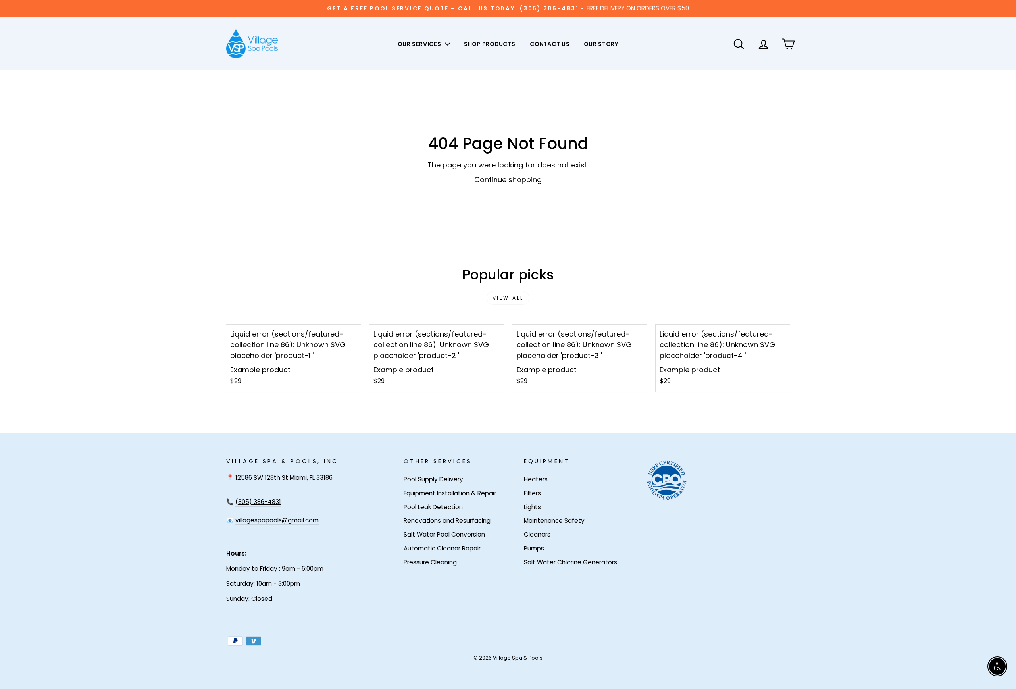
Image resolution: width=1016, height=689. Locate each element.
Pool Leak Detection (433, 507)
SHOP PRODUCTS (490, 44)
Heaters (536, 479)
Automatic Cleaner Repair (442, 548)
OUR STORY (601, 44)
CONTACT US (550, 44)
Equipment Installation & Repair (450, 493)
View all (508, 297)
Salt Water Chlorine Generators (570, 562)
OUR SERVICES (420, 44)
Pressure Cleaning (430, 562)
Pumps (534, 548)
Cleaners (537, 534)
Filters (532, 493)
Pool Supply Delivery (433, 479)
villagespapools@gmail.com (277, 520)
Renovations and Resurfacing (447, 520)
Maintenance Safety (554, 520)
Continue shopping (508, 180)
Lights (532, 507)
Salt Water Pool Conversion (444, 534)
